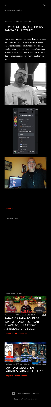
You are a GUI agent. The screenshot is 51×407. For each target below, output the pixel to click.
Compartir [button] (9, 208)
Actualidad (10, 10)
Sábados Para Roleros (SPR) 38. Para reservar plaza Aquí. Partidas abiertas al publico (22, 323)
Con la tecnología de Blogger (27, 393)
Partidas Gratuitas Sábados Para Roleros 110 (25, 369)
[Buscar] (44, 4)
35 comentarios (21, 333)
